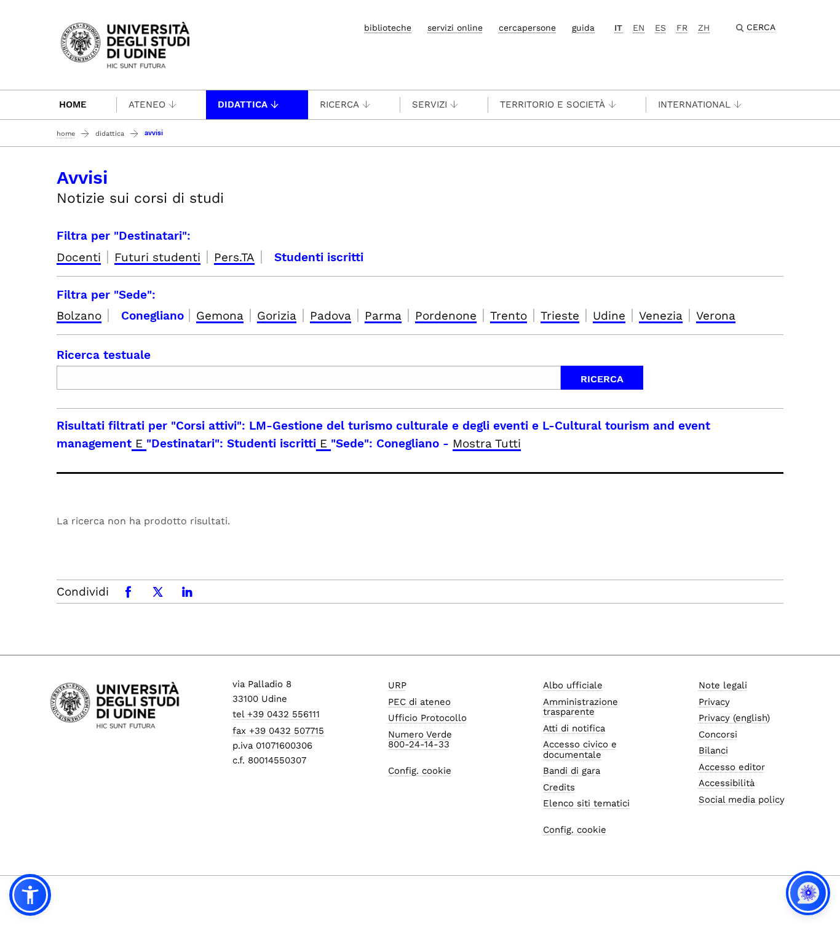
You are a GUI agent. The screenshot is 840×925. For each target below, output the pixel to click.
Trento (508, 316)
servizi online (455, 28)
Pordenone (446, 316)
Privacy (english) (734, 717)
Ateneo (147, 104)
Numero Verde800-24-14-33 (420, 739)
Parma (383, 316)
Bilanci (713, 750)
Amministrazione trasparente (580, 707)
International (694, 104)
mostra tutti (487, 443)
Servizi (429, 104)
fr (681, 28)
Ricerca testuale (104, 355)
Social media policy (742, 799)
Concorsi (718, 734)
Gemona (220, 316)
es (660, 28)
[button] (30, 895)
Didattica (242, 104)
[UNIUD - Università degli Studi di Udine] (125, 44)
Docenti (79, 257)
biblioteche (387, 28)
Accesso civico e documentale (580, 749)
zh (704, 28)
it (618, 28)
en (638, 28)
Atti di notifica (574, 728)
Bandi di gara (571, 770)
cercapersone (527, 28)
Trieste (560, 316)
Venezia (661, 316)
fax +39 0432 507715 (278, 730)
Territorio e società (552, 104)
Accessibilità (727, 783)
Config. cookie (419, 770)
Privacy (714, 701)
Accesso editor (732, 767)
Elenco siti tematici (586, 803)
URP (397, 685)
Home (73, 104)
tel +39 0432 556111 (276, 714)
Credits (559, 787)
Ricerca (339, 104)
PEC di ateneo (419, 701)
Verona (715, 316)
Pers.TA (234, 257)
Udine (609, 316)
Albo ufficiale (573, 685)
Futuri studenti (157, 257)
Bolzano (79, 316)
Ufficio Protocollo (427, 717)
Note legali (723, 685)
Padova (330, 316)
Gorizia (276, 316)
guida (583, 28)
